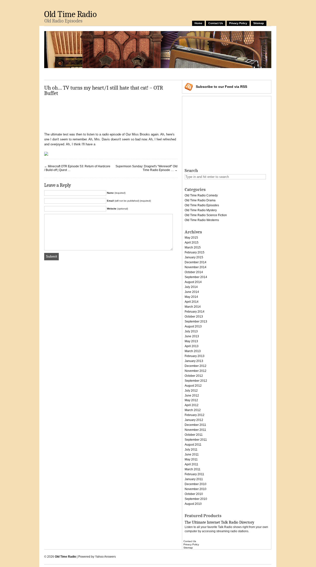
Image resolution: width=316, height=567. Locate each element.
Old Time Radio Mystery (201, 210)
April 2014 (191, 301)
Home (198, 23)
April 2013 (191, 346)
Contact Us (215, 23)
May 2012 (191, 400)
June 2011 (192, 454)
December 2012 (195, 366)
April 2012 (191, 405)
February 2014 (194, 311)
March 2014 (193, 306)
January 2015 (194, 257)
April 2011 (191, 464)
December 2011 (195, 425)
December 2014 (195, 262)
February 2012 (194, 415)
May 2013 (191, 341)
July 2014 (191, 287)
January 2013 (194, 361)
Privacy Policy (238, 23)
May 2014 (191, 297)
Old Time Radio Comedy (201, 195)
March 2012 (193, 410)
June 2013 (192, 336)
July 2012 (191, 390)
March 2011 (192, 469)
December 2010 (195, 484)
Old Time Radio (70, 14)
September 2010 (196, 499)
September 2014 (196, 277)
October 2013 (194, 316)
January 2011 (194, 479)
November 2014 (195, 267)
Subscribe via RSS (221, 87)
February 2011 (194, 474)
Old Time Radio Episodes (202, 205)
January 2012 (194, 420)
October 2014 (194, 272)
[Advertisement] (134, 73)
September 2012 (196, 380)
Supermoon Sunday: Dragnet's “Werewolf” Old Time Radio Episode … (147, 168)
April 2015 (191, 242)
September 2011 (196, 439)
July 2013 (191, 331)
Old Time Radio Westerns (202, 220)
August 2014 (193, 282)
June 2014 (192, 292)
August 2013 (193, 326)
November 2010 (195, 489)
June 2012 (192, 395)
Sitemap (258, 23)
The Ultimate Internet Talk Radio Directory (219, 522)
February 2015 (194, 252)
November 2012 (195, 371)
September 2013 (196, 321)
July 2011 (191, 449)
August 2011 (193, 444)
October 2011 (194, 434)
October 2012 (194, 376)
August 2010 (193, 504)
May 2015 (191, 237)
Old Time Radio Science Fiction (206, 215)
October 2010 (194, 494)
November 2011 (195, 430)
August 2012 (193, 385)
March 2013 (193, 351)
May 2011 (191, 459)
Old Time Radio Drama (200, 200)
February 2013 (194, 356)
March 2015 (193, 247)
